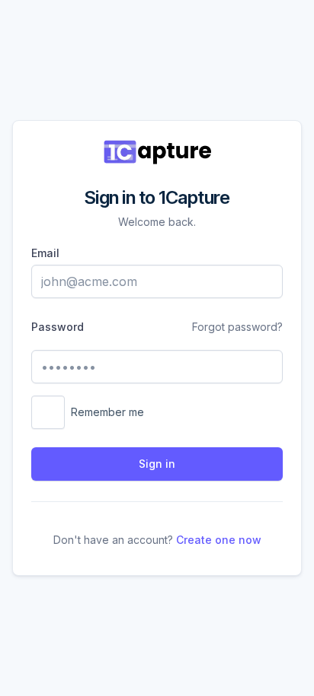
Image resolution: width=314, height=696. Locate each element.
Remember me (107, 411)
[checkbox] (48, 412)
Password (57, 327)
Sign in (157, 463)
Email (45, 253)
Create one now (218, 539)
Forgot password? (237, 326)
